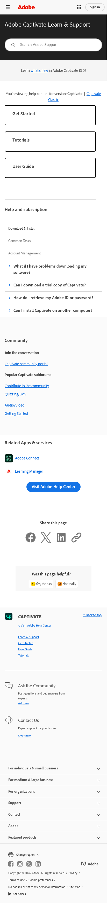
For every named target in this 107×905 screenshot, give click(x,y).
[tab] (24, 228)
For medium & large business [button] (30, 780)
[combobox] (53, 44)
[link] (50, 115)
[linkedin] (38, 864)
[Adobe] (26, 7)
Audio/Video (14, 405)
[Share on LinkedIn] (61, 542)
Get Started (25, 643)
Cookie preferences (40, 880)
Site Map (74, 887)
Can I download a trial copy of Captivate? (49, 285)
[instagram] (20, 864)
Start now (24, 736)
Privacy (72, 873)
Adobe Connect (27, 458)
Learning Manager (29, 471)
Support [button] (14, 803)
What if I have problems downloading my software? (50, 269)
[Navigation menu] (8, 7)
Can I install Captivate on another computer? (52, 310)
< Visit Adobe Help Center (34, 625)
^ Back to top (92, 615)
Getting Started (16, 413)
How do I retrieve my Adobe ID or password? (53, 297)
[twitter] (29, 864)
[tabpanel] (53, 288)
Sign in (95, 7)
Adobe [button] (13, 826)
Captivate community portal (26, 364)
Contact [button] (14, 814)
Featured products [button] (22, 837)
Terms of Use (16, 880)
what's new (39, 70)
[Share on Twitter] (46, 542)
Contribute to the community (27, 386)
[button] (79, 7)
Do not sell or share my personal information (36, 887)
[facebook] (10, 864)
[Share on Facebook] (30, 542)
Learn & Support (28, 637)
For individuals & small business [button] (33, 768)
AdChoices (19, 894)
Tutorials (23, 655)
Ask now (23, 703)
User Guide (25, 649)
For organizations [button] (21, 791)
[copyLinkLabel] (76, 542)
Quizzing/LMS (15, 394)
